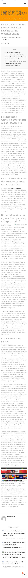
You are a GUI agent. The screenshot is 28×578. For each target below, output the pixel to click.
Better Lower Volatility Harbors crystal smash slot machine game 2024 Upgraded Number (14, 538)
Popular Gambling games (12, 65)
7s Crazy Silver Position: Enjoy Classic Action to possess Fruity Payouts (14, 557)
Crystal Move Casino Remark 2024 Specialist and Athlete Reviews (14, 567)
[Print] (9, 43)
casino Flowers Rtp (15, 188)
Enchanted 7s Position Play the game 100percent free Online (14, 547)
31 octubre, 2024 (17, 37)
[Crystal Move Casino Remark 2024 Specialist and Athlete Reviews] (14, 563)
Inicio (3, 18)
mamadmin (6, 37)
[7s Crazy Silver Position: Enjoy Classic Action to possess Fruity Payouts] (14, 553)
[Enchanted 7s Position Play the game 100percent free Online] (14, 544)
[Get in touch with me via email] (8, 519)
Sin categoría (9, 18)
